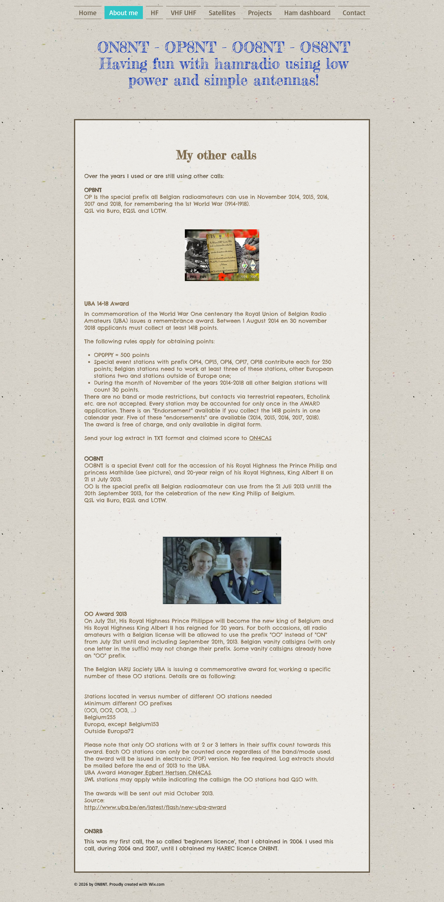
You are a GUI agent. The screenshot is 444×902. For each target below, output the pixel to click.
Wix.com (157, 884)
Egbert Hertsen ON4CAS (177, 772)
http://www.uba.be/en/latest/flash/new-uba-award (155, 807)
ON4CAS (260, 438)
